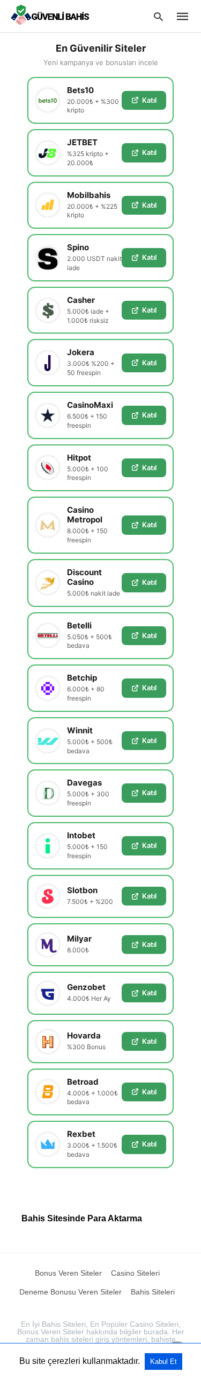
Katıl (149, 100)
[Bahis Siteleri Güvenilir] (52, 16)
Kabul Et (163, 1361)
